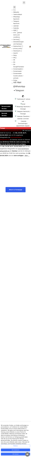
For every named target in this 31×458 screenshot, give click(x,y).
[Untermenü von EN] (15, 57)
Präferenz (15, 445)
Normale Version (4, 114)
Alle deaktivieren (15, 450)
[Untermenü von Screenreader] (22, 69)
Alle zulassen (15, 454)
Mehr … (26, 155)
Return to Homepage (15, 189)
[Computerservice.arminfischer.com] (22, 96)
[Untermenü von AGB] (17, 30)
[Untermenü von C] (15, 10)
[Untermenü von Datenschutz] (22, 46)
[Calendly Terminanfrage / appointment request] (23, 123)
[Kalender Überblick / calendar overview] (23, 117)
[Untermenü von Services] (19, 39)
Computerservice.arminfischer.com (11, 130)
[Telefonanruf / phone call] (23, 100)
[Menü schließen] (14, 7)
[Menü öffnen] (24, 2)
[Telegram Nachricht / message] (23, 112)
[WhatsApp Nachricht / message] (23, 107)
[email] (22, 104)
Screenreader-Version (6, 107)
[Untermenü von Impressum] (21, 51)
